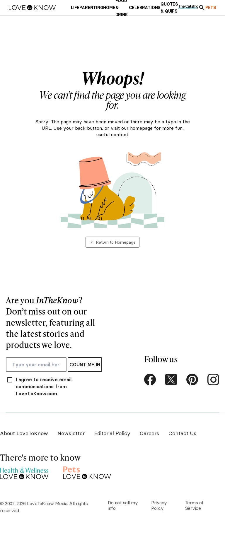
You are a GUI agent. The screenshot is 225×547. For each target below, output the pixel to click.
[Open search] (201, 7)
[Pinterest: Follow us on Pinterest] (192, 379)
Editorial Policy (112, 433)
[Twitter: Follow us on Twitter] (171, 379)
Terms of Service (194, 505)
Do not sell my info (123, 505)
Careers (149, 433)
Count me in (84, 364)
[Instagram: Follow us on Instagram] (213, 379)
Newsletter (71, 433)
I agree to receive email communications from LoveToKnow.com (43, 386)
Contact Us (182, 433)
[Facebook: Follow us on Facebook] (150, 379)
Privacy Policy (159, 505)
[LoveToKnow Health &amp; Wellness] (24, 471)
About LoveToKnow (24, 433)
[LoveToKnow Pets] (87, 471)
